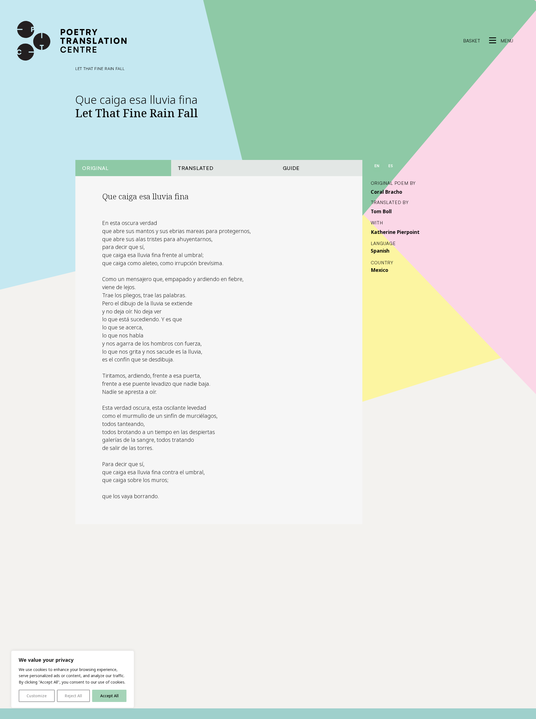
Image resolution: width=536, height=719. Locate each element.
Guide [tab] (291, 168)
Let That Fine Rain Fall (100, 68)
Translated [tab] (196, 168)
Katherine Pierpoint (395, 232)
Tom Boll (381, 211)
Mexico (379, 270)
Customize (37, 695)
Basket (471, 41)
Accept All (109, 695)
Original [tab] (95, 168)
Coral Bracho (386, 191)
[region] (72, 679)
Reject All (73, 695)
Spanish (380, 250)
